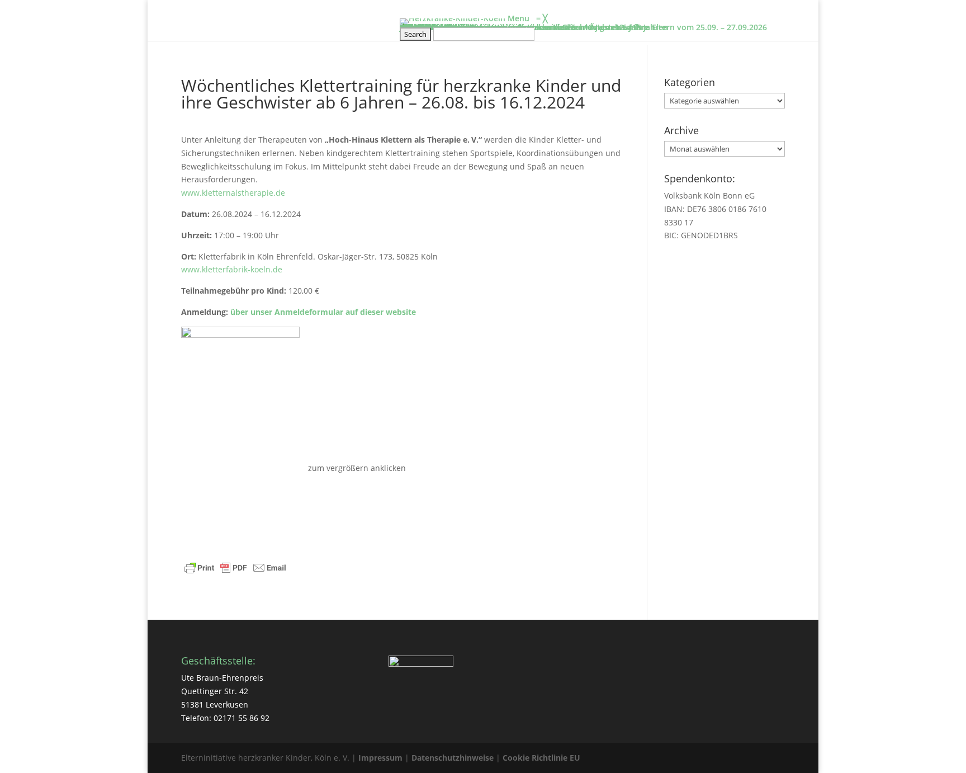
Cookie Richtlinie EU (541, 757)
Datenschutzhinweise (452, 757)
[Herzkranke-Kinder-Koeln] (454, 18)
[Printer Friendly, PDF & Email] (235, 569)
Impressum (380, 757)
